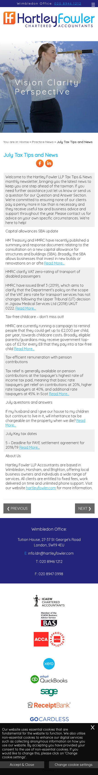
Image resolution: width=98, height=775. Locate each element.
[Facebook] (39, 166)
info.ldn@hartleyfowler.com (51, 553)
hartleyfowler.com (41, 488)
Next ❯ (84, 508)
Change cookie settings (74, 764)
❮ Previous (17, 508)
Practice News (43, 142)
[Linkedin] (49, 166)
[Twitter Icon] (58, 166)
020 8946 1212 (67, 3)
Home (24, 142)
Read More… (54, 263)
